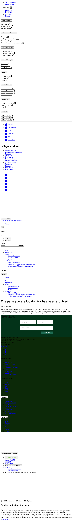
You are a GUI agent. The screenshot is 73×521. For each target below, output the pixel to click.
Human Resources (7, 91)
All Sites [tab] (7, 240)
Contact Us (4, 346)
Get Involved (5, 76)
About (6, 369)
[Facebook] (6, 175)
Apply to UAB (6, 26)
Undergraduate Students (8, 33)
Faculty (7, 366)
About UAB (5, 417)
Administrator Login (14, 469)
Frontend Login (13, 470)
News (3, 221)
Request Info (5, 28)
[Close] (11, 7)
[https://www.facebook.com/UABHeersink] (5, 349)
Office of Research (7, 103)
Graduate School (6, 51)
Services (4, 64)
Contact (7, 224)
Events (3, 80)
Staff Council (5, 95)
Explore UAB (5, 219)
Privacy (8, 462)
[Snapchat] (6, 187)
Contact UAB (10, 460)
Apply (6, 382)
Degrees (7, 384)
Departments (8, 252)
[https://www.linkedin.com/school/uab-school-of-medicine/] (5, 353)
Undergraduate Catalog (9, 39)
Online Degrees (6, 55)
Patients (4, 111)
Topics (7, 254)
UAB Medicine (6, 116)
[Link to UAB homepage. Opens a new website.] (36, 451)
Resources (4, 66)
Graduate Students (7, 47)
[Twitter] (6, 178)
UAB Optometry (6, 120)
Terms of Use (10, 463)
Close (3, 274)
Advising (4, 37)
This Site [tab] (7, 238)
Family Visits (5, 68)
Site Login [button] (8, 467)
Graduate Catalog (7, 53)
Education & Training (11, 367)
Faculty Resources (7, 93)
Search (3, 243)
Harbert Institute (6, 105)
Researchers (5, 99)
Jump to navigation (10, 2)
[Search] (2, 227)
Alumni (4, 72)
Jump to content (9, 4)
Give (6, 386)
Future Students (6, 20)
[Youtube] (6, 184)
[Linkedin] (6, 190)
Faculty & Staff (6, 84)
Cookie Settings (11, 457)
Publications (8, 261)
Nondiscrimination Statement (9, 453)
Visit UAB (4, 24)
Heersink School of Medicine (13, 221)
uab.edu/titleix (6, 519)
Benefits (3, 78)
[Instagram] (6, 181)
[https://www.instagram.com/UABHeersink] (5, 351)
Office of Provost (7, 89)
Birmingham (8, 371)
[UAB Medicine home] (36, 217)
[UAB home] (36, 200)
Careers (7, 391)
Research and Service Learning (11, 43)
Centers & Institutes (10, 364)
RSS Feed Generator (11, 374)
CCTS (3, 107)
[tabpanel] (36, 245)
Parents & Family (7, 60)
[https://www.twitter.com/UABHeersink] (5, 354)
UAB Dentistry (6, 118)
